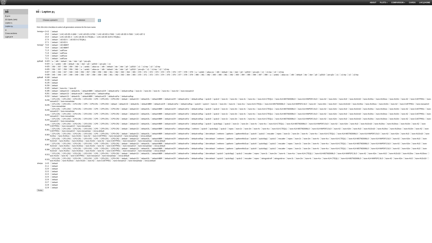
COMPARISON (397, 2)
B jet (7, 16)
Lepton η (8, 23)
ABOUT (373, 2)
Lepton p (9, 26)
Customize (81, 20)
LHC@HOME (424, 2)
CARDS (412, 2)
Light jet (8, 37)
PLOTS (383, 2)
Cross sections (11, 33)
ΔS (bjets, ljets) (11, 19)
